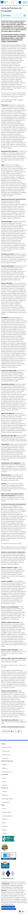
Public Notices (6, 802)
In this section (7, 15)
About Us (4, 791)
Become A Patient (7, 747)
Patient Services (6, 755)
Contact (4, 808)
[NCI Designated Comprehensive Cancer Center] (5, 868)
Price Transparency (7, 816)
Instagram (5, 826)
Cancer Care (5, 758)
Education (4, 768)
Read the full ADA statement (8, 906)
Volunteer (4, 785)
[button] (20, 2)
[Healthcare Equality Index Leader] (4, 850)
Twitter (4, 822)
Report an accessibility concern (8, 909)
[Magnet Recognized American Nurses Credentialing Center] (8, 842)
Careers (4, 781)
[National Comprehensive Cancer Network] (8, 859)
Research (4, 764)
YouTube (4, 830)
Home (2, 5)
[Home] (4, 3)
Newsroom (5, 795)
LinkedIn (4, 833)
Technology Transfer (7, 799)
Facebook (4, 819)
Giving (3, 778)
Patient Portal (5, 751)
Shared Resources (7, 772)
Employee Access (6, 812)
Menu (25, 2)
